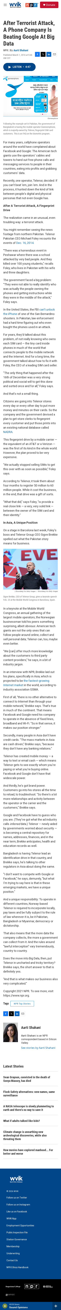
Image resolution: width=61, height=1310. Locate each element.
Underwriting (13, 1253)
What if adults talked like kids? (21, 1121)
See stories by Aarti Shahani (38, 1048)
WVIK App (11, 1218)
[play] (5, 1306)
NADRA (8, 432)
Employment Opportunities (20, 1225)
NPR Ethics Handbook (17, 1267)
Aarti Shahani (21, 50)
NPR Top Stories (22, 1003)
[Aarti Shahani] (10, 1032)
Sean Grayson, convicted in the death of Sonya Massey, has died (26, 1079)
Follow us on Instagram (18, 1204)
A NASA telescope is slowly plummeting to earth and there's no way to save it (28, 1108)
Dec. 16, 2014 (25, 243)
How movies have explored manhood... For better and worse (28, 1151)
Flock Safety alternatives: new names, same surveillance (29, 1093)
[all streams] (56, 1306)
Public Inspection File (17, 1232)
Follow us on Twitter (17, 1197)
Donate (50, 4)
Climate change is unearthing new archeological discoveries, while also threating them (25, 1135)
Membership (13, 1246)
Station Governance (17, 1239)
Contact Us (12, 1260)
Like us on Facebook (17, 1211)
